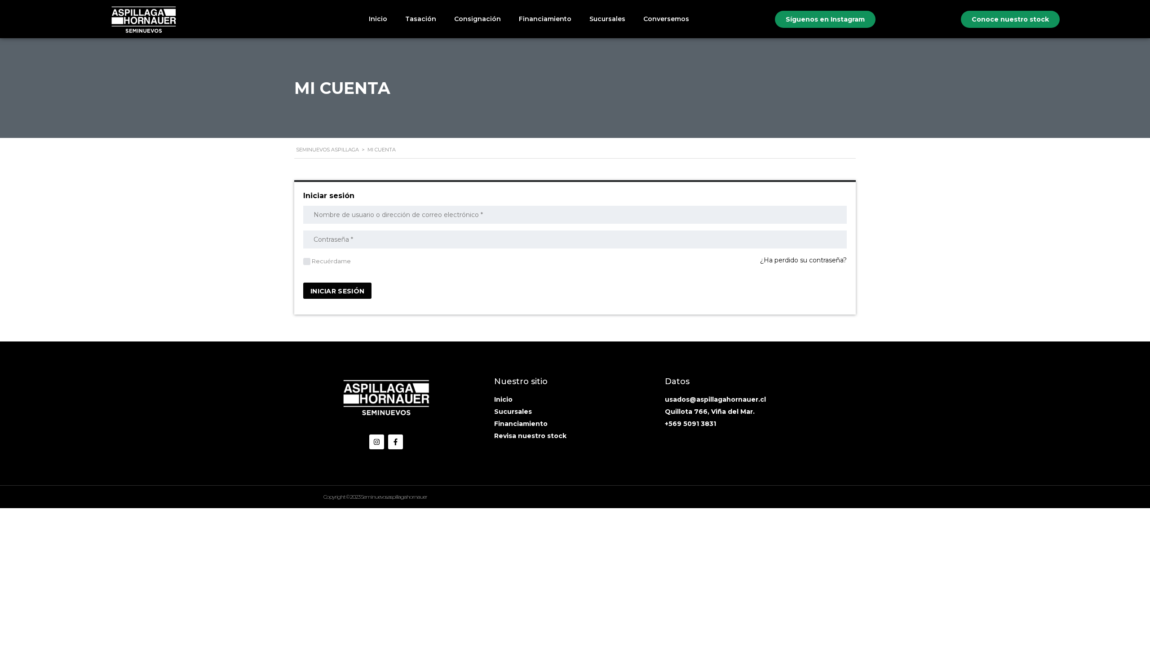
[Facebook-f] (395, 441)
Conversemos (666, 19)
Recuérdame (330, 261)
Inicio (378, 19)
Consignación (477, 19)
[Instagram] (376, 441)
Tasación (420, 19)
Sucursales (607, 19)
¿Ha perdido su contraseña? (803, 260)
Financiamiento (545, 19)
